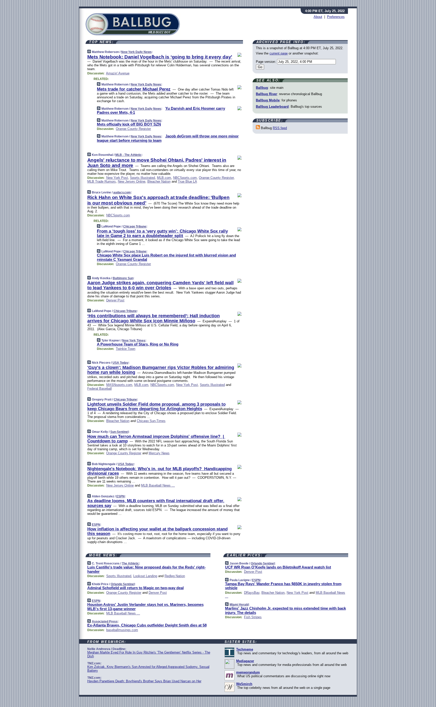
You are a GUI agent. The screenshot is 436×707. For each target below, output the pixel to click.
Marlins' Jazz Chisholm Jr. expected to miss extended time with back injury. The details (285, 610)
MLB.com (164, 178)
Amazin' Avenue (117, 73)
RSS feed (280, 128)
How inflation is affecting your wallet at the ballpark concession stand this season (157, 531)
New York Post (117, 178)
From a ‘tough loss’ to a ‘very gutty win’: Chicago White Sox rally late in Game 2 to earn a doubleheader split (162, 233)
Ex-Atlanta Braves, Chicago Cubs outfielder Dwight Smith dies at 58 (147, 625)
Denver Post (115, 300)
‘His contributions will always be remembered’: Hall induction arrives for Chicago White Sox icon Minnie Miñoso (153, 318)
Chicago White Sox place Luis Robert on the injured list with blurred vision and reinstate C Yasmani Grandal (166, 257)
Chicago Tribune (134, 226)
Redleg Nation (175, 576)
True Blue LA (187, 181)
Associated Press (105, 621)
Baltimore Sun (123, 278)
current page (278, 53)
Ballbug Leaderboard (272, 106)
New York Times (133, 340)
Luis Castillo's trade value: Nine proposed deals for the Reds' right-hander (146, 569)
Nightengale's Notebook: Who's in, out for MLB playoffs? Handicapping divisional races (159, 471)
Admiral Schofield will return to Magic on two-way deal (135, 588)
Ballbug (262, 88)
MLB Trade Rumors (101, 181)
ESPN (120, 496)
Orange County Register (133, 129)
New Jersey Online (131, 181)
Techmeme (244, 649)
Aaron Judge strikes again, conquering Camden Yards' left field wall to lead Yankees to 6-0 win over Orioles (160, 285)
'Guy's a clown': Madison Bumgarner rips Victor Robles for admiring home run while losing (160, 370)
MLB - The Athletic (128, 154)
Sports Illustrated (142, 178)
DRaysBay (251, 593)
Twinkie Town (125, 349)
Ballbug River (266, 94)
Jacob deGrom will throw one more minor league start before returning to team (168, 138)
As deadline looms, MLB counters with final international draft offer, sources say (155, 503)
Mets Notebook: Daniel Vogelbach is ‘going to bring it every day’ (159, 57)
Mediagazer (245, 661)
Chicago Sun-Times (151, 421)
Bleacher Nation (159, 181)
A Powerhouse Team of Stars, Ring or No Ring (137, 344)
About (318, 17)
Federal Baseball (99, 388)
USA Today (120, 362)
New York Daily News (136, 51)
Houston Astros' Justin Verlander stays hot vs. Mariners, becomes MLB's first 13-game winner (145, 606)
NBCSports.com (185, 178)
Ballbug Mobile (268, 100)
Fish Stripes (253, 617)
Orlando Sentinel (122, 584)
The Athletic (130, 563)
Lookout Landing (145, 576)
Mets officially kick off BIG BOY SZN (129, 124)
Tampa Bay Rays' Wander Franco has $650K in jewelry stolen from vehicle (283, 586)
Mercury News (159, 453)
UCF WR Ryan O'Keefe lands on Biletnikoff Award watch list (278, 567)
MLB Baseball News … (158, 485)
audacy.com (122, 192)
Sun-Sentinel (119, 431)
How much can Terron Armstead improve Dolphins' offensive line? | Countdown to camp (156, 438)
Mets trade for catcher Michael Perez (134, 89)
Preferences (336, 17)
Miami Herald (239, 604)
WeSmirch (244, 684)
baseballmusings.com (122, 630)
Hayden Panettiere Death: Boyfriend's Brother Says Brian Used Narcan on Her (144, 681)
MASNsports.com (119, 385)
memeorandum (248, 672)
